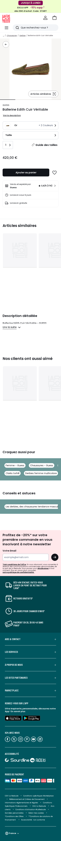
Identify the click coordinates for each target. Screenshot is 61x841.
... (3, 35)
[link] (30, 185)
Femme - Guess (15, 465)
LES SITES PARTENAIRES (16, 677)
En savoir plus (18, 711)
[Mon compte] (45, 18)
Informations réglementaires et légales (21, 802)
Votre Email (9, 550)
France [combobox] (12, 833)
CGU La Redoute (39, 806)
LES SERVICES (11, 651)
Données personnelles (14, 813)
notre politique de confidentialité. (18, 572)
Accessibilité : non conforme (33, 820)
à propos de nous (14, 664)
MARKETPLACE (12, 690)
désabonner (43, 568)
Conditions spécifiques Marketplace (38, 796)
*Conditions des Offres (14, 816)
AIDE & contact (12, 639)
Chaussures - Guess (41, 465)
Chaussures (12, 35)
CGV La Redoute (11, 796)
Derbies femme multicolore (41, 473)
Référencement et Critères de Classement (27, 799)
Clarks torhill (12, 473)
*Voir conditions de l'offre (14, 564)
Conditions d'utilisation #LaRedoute (30, 809)
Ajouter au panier (26, 172)
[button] (54, 18)
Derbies (23, 35)
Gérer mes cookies (36, 813)
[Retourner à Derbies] (6, 44)
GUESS (6, 105)
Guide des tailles (46, 145)
